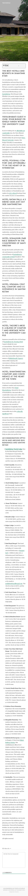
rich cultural (13, 193)
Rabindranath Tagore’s (16, 358)
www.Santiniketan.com (8, 888)
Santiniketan (6, 94)
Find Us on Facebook (20, 888)
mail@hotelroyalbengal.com (13, 583)
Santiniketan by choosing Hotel (13, 342)
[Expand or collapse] (18, 65)
